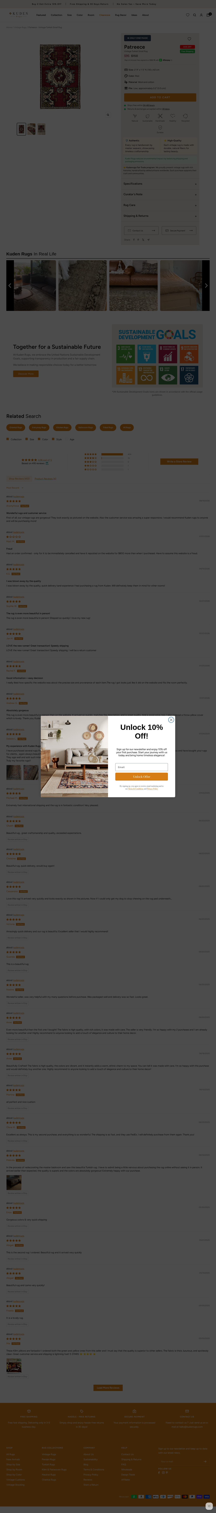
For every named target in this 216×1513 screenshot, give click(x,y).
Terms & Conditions (135, 789)
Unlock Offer (141, 776)
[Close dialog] (171, 720)
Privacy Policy (152, 789)
